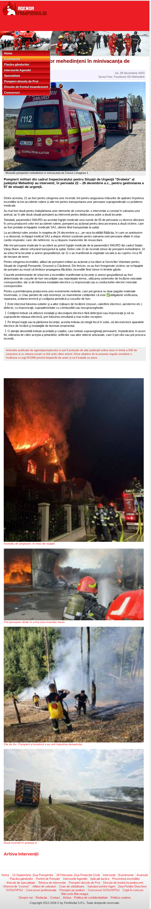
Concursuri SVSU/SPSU (104, 890)
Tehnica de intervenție (52, 882)
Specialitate (12, 75)
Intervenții (109, 875)
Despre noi (26, 897)
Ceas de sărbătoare (71, 886)
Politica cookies (121, 897)
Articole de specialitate (20, 882)
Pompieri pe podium (72, 890)
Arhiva (67, 897)
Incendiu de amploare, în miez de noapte (29, 543)
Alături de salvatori (44, 886)
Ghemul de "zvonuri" (16, 886)
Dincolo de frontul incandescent (26, 86)
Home (8, 53)
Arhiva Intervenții (21, 854)
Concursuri (12, 92)
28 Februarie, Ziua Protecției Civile (78, 875)
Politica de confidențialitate (91, 897)
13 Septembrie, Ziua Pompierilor (32, 875)
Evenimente (12, 59)
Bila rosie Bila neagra (74, 893)
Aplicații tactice (99, 878)
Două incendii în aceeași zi (20, 842)
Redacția (41, 897)
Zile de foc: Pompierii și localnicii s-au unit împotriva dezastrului (43, 744)
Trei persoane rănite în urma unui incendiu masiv (34, 622)
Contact (55, 897)
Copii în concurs (133, 890)
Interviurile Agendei (17, 70)
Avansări (142, 875)
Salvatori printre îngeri (101, 886)
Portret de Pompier (48, 878)
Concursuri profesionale (41, 890)
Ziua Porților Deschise (132, 886)
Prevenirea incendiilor (126, 878)
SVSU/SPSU (14, 890)
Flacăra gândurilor (16, 64)
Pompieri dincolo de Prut (21, 81)
